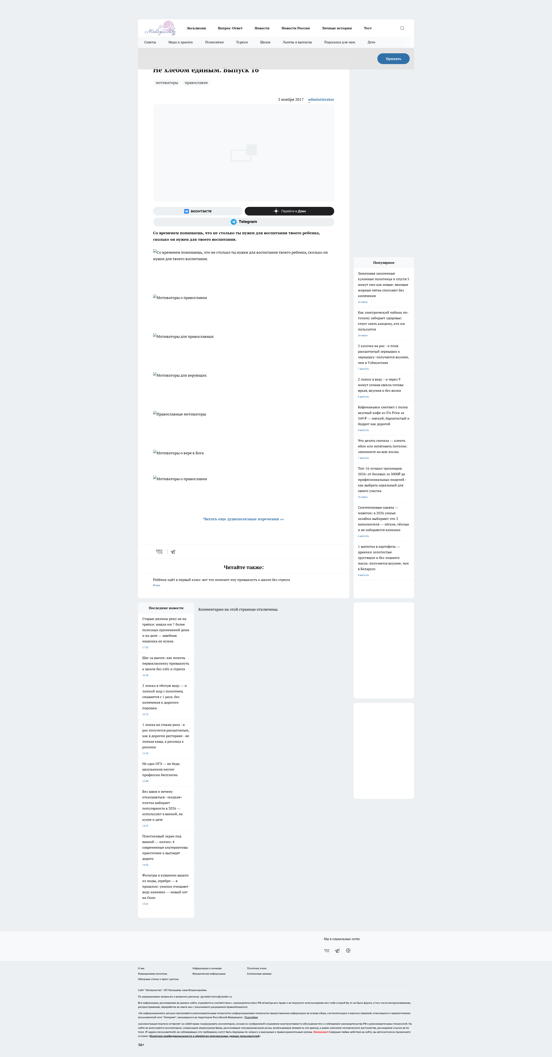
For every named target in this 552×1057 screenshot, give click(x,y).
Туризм (242, 42)
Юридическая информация (209, 973)
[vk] (159, 552)
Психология (214, 42)
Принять (393, 59)
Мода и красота (180, 42)
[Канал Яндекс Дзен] (289, 211)
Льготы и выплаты (297, 42)
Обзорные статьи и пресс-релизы (158, 979)
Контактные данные (259, 973)
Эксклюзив (196, 28)
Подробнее (251, 1017)
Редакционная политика (152, 973)
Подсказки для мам (339, 42)
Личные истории (337, 28)
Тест (368, 28)
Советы (150, 42)
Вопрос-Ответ (230, 28)
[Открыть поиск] (402, 28)
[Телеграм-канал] (243, 222)
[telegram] (174, 552)
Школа (265, 42)
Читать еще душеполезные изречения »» (243, 518)
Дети (371, 42)
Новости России (296, 28)
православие (196, 82)
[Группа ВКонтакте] (198, 211)
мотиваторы (167, 82)
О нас (141, 968)
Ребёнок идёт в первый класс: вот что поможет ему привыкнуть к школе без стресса (221, 582)
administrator (321, 99)
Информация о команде (207, 968)
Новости (262, 28)
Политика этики (257, 968)
